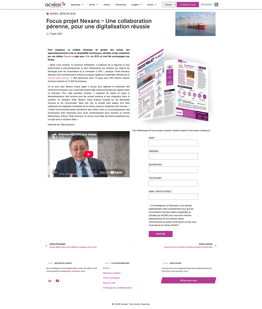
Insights (135, 4)
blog (73, 13)
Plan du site (109, 282)
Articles (64, 13)
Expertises (75, 4)
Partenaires (121, 4)
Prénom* (154, 151)
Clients (107, 4)
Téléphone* (155, 178)
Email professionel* (160, 191)
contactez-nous (78, 271)
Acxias (150, 4)
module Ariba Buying (58, 78)
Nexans (68, 56)
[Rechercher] (216, 4)
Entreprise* (155, 165)
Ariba (87, 56)
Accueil (54, 13)
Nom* (152, 138)
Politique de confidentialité (117, 287)
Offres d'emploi (111, 277)
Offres (92, 4)
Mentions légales (112, 272)
